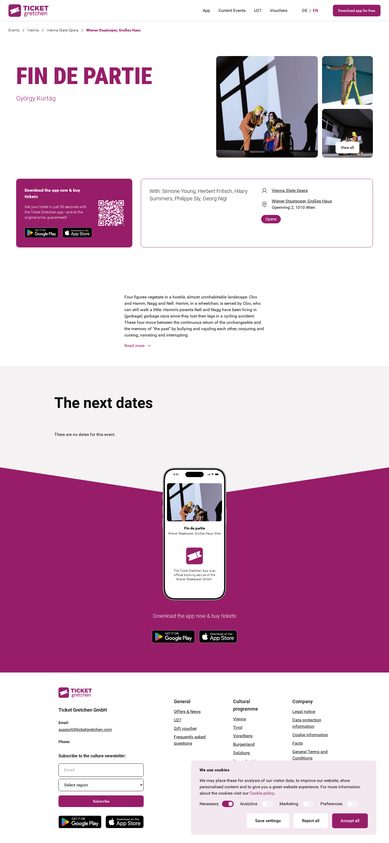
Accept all (350, 820)
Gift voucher (185, 728)
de (304, 10)
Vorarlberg (242, 735)
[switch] (228, 804)
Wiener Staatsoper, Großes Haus (113, 30)
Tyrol (237, 727)
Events (14, 30)
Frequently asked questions (190, 740)
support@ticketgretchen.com (85, 729)
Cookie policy (262, 793)
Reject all (310, 820)
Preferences (331, 803)
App (206, 10)
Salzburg (241, 752)
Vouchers (278, 10)
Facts (297, 743)
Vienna (33, 30)
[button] (194, 346)
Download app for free (356, 10)
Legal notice (303, 711)
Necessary (209, 803)
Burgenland (244, 744)
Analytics (248, 803)
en (315, 10)
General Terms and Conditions (310, 755)
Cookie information (310, 734)
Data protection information (306, 723)
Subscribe (101, 801)
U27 (257, 10)
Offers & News (187, 711)
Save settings (268, 820)
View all (347, 147)
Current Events (232, 10)
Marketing (288, 803)
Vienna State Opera (62, 30)
